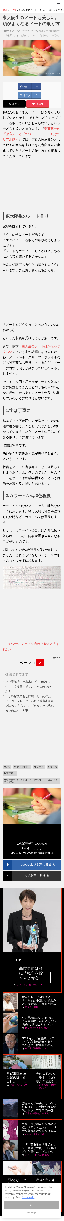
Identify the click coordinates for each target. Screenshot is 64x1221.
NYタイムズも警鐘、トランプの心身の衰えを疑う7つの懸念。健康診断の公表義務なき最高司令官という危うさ (39, 1042)
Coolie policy (28, 1197)
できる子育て (23, 766)
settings (31, 1212)
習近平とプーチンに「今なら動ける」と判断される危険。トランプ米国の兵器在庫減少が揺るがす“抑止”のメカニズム (39, 1107)
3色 (8, 766)
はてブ (26, 95)
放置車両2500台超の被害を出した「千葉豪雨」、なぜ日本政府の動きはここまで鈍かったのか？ (16, 1077)
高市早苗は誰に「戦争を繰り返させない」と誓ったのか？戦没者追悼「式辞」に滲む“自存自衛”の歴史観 (32, 973)
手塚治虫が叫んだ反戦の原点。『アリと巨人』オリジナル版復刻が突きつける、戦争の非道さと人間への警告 (39, 1128)
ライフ (10, 30)
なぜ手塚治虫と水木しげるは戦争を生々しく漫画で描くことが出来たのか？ (28, 686)
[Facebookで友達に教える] (32, 861)
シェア (26, 86)
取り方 (53, 766)
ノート (40, 766)
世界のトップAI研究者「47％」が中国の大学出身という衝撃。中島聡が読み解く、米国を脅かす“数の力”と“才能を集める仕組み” (39, 1001)
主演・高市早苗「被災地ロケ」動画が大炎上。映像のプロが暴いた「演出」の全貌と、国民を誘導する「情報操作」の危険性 (39, 1148)
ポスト (15, 104)
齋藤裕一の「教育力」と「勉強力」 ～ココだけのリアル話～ (31, 134)
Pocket (39, 104)
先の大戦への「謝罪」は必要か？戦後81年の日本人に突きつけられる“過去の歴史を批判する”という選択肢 (46, 1077)
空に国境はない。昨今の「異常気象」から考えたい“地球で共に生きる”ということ (39, 1021)
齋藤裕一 (10, 773)
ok (31, 1205)
